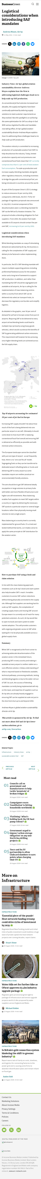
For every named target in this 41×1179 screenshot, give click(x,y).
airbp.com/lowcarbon (11, 729)
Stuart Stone (11, 943)
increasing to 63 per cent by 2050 (21, 226)
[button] (32, 4)
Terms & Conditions (10, 1113)
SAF (22, 756)
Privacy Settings (8, 1109)
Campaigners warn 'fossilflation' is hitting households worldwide (21, 805)
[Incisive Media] (6, 1150)
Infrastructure (6, 752)
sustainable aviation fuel (10, 756)
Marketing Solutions (10, 1101)
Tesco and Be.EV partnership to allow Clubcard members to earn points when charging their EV (23, 854)
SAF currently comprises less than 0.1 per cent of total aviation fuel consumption (20, 164)
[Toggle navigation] (36, 4)
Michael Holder (12, 1008)
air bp (28, 752)
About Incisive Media (10, 1105)
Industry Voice (19, 752)
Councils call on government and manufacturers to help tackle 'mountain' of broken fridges (21, 788)
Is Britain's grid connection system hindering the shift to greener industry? (20, 1053)
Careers (5, 1120)
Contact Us (6, 1097)
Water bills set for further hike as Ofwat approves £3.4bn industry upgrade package (20, 987)
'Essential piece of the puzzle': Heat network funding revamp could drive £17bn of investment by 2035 (19, 920)
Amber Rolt (8, 1076)
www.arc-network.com (17, 1171)
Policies (5, 1116)
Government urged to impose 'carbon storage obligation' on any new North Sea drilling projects (21, 835)
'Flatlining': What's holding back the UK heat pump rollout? (22, 819)
